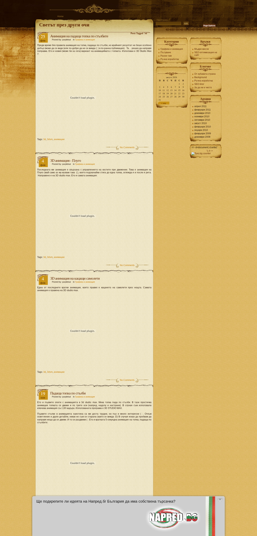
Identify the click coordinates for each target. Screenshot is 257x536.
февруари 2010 (202, 126)
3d (44, 139)
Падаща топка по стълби (68, 393)
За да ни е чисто (203, 87)
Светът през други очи (64, 24)
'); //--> (210, 151)
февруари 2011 (202, 109)
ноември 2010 (201, 116)
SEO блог (199, 84)
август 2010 (200, 123)
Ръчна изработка (169, 59)
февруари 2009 (202, 133)
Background (200, 77)
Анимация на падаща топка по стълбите (79, 36)
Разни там (166, 55)
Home (60, 16)
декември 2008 (202, 137)
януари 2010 (201, 130)
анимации (59, 139)
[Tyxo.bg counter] (201, 153)
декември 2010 (202, 113)
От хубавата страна (205, 74)
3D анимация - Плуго (65, 160)
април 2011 (200, 106)
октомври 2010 (202, 120)
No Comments (127, 147)
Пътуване (165, 52)
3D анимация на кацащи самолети (75, 278)
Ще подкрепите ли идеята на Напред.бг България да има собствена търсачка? (105, 501)
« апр (163, 103)
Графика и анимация (85, 39)
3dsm (50, 139)
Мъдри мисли (201, 49)
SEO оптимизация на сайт (205, 53)
